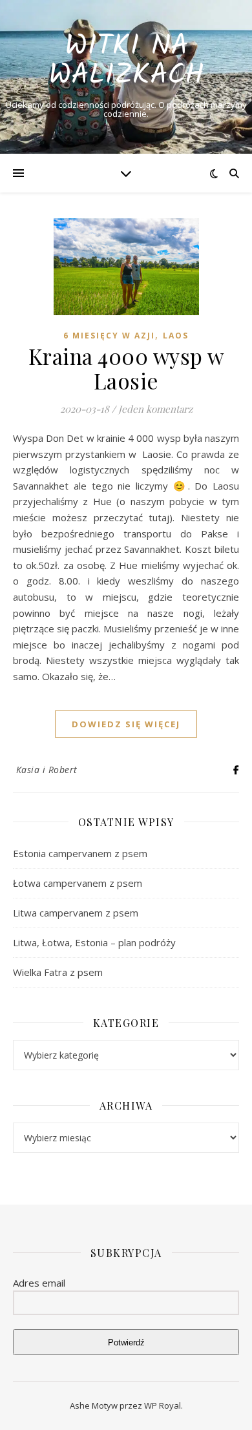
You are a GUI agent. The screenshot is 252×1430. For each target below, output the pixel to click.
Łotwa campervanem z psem (77, 882)
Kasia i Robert (47, 769)
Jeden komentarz (155, 408)
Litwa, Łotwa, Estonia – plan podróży (94, 942)
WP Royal (162, 1405)
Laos (176, 335)
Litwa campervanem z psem (75, 912)
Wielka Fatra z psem (58, 972)
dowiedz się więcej (126, 724)
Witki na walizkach (126, 61)
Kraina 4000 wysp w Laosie (126, 368)
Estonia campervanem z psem (80, 853)
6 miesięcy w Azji (109, 335)
